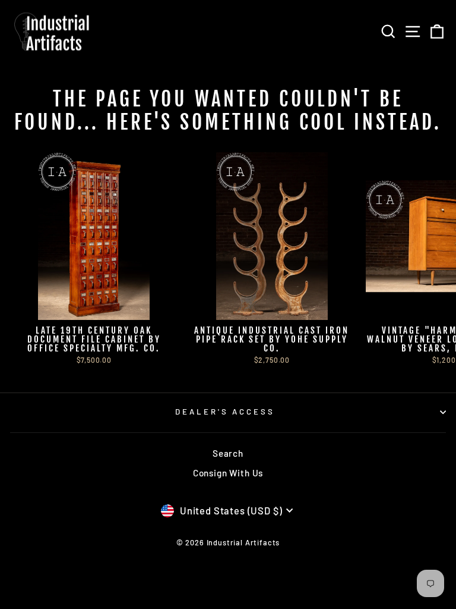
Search (228, 453)
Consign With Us (228, 472)
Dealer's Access (225, 411)
